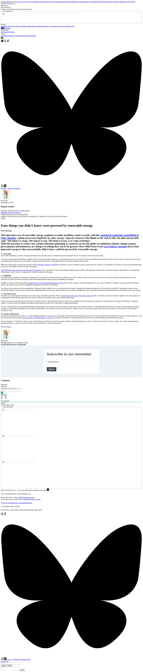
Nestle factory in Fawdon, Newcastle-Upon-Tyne (77, 296)
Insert (22, 670)
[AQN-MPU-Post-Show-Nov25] (18, 436)
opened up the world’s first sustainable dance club (45, 283)
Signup (51, 369)
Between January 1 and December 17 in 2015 (38, 318)
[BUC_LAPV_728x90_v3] (41, 14)
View (3, 218)
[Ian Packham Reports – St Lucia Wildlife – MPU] (18, 462)
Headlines (4, 212)
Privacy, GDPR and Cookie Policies (19, 659)
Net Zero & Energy (14, 188)
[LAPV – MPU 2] (18, 410)
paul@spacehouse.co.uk (26, 497)
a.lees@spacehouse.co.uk (32, 499)
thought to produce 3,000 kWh (48, 265)
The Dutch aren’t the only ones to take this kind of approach (21, 270)
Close (10, 665)
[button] (71, 25)
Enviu (9, 327)
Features (3, 188)
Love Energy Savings (115, 246)
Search (4, 665)
